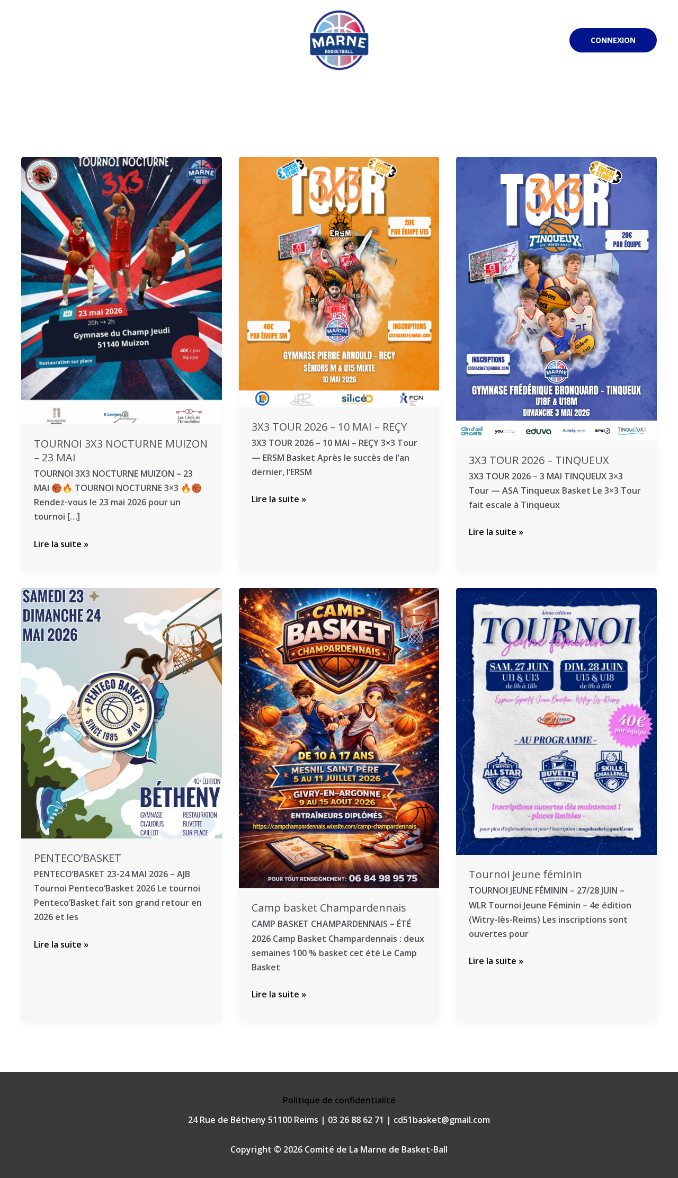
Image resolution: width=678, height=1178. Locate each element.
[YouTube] (538, 41)
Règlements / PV (313, 101)
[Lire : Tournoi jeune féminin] (556, 720)
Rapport (482, 101)
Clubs (88, 101)
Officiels (254, 101)
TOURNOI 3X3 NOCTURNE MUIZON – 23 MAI (121, 450)
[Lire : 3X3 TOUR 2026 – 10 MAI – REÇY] (339, 281)
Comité (429, 101)
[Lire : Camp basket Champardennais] (339, 737)
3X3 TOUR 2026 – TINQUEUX (539, 460)
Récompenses (538, 101)
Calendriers (134, 101)
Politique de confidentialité (339, 1100)
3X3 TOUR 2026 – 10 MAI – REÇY (329, 427)
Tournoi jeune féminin (525, 874)
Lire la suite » (61, 543)
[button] (613, 40)
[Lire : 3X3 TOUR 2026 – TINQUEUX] (556, 298)
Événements (202, 101)
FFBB (631, 101)
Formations (379, 101)
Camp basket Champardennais (329, 907)
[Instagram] (522, 41)
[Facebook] (506, 41)
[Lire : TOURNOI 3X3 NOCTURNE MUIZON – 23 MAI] (121, 290)
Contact (593, 101)
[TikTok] (554, 41)
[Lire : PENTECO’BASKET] (121, 712)
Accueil (51, 101)
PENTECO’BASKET (77, 858)
